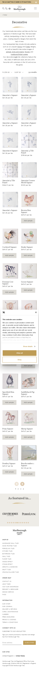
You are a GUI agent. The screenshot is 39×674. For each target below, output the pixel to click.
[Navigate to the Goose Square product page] (29, 271)
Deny (19, 360)
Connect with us (8, 628)
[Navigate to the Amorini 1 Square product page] (10, 199)
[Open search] (3, 9)
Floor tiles (6, 559)
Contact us (6, 581)
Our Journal (7, 606)
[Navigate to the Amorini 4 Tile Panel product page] (29, 140)
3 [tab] (11, 90)
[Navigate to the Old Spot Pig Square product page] (29, 308)
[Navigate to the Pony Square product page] (10, 418)
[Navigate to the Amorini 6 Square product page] (10, 140)
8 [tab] (20, 522)
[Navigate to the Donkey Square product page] (10, 452)
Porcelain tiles (8, 548)
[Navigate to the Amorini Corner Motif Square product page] (29, 170)
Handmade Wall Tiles (10, 543)
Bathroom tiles (8, 554)
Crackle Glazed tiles (10, 572)
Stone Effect (7, 564)
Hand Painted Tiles (9, 546)
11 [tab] (26, 522)
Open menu (35, 8)
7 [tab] (19, 522)
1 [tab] (8, 90)
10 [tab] (24, 522)
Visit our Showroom (10, 587)
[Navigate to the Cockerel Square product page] (10, 236)
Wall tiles (6, 556)
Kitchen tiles (7, 551)
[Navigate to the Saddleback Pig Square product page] (29, 381)
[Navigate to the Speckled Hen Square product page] (10, 381)
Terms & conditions (10, 622)
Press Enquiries (8, 617)
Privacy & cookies (9, 619)
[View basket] (10, 9)
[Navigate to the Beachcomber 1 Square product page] (29, 452)
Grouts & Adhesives (10, 567)
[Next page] (22, 484)
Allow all (19, 353)
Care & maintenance (10, 612)
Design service (8, 592)
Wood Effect (7, 562)
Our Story (6, 604)
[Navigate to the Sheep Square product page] (29, 418)
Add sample (28, 221)
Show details (28, 346)
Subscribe (29, 643)
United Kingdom (7, 656)
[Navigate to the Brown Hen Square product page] (29, 199)
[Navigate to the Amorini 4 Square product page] (10, 112)
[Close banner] (36, 312)
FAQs (4, 594)
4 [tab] (13, 522)
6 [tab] (17, 522)
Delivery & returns (9, 609)
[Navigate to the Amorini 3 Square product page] (29, 84)
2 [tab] (10, 90)
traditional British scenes (19, 54)
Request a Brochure (10, 589)
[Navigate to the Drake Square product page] (29, 236)
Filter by (6, 72)
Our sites (6, 652)
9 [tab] (22, 522)
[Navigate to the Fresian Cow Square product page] (10, 271)
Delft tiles (6, 569)
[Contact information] (6, 9)
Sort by (18, 72)
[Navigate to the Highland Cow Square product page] (10, 308)
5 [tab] (15, 522)
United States (20, 656)
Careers (5, 614)
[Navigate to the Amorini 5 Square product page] (29, 112)
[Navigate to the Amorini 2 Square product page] (10, 84)
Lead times (6, 584)
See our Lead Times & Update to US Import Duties (16, 2)
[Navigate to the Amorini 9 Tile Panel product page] (10, 170)
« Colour (4, 15)
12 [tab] (28, 522)
